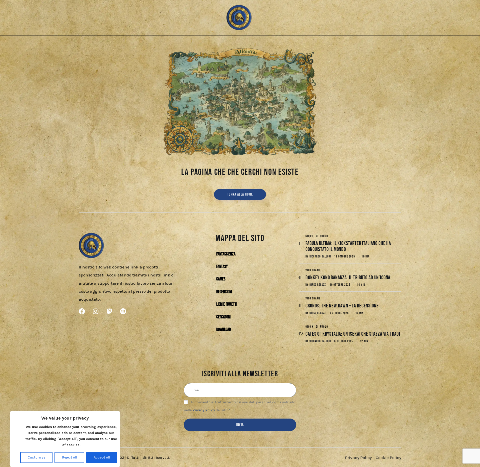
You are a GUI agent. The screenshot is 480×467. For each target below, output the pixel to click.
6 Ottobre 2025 (343, 341)
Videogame (313, 270)
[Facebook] (85, 17)
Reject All (69, 457)
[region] (65, 439)
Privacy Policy (203, 410)
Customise (36, 457)
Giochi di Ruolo (317, 236)
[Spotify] (110, 17)
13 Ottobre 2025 (344, 256)
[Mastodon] (101, 17)
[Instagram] (93, 17)
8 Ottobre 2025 (339, 313)
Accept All (102, 457)
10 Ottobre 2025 (340, 285)
